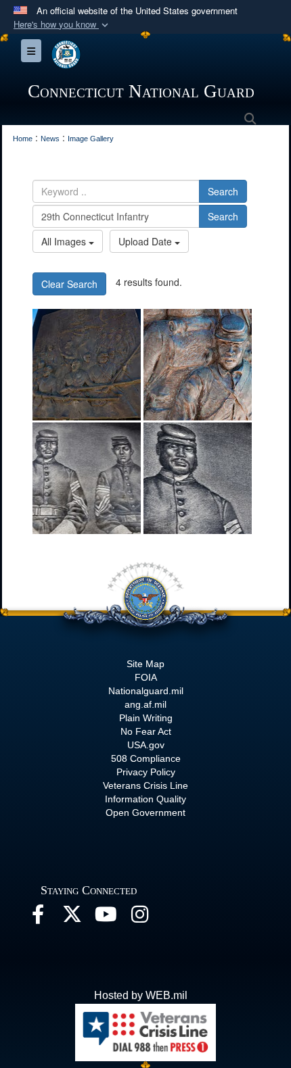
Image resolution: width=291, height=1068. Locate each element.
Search (223, 191)
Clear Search (69, 284)
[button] (62, 25)
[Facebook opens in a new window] (38, 917)
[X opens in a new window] (72, 917)
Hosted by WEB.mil (140, 995)
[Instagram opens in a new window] (139, 917)
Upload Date (146, 241)
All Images (65, 241)
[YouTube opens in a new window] (105, 917)
